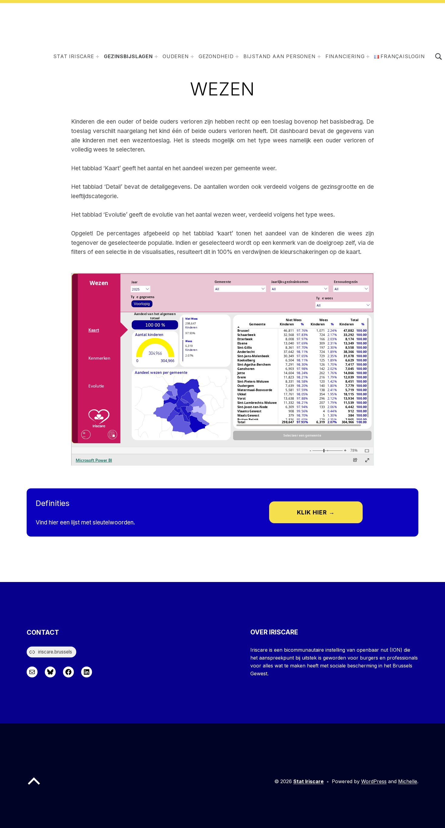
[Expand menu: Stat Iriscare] (97, 56)
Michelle (407, 781)
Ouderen (176, 56)
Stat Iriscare (73, 56)
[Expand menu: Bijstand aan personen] (319, 56)
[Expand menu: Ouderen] (192, 56)
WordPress (374, 781)
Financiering (345, 56)
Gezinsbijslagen (128, 56)
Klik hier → (316, 512)
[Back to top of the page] (34, 786)
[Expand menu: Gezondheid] (237, 56)
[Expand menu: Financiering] (367, 56)
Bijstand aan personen (279, 56)
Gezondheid (216, 56)
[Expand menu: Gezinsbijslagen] (156, 56)
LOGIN (416, 56)
